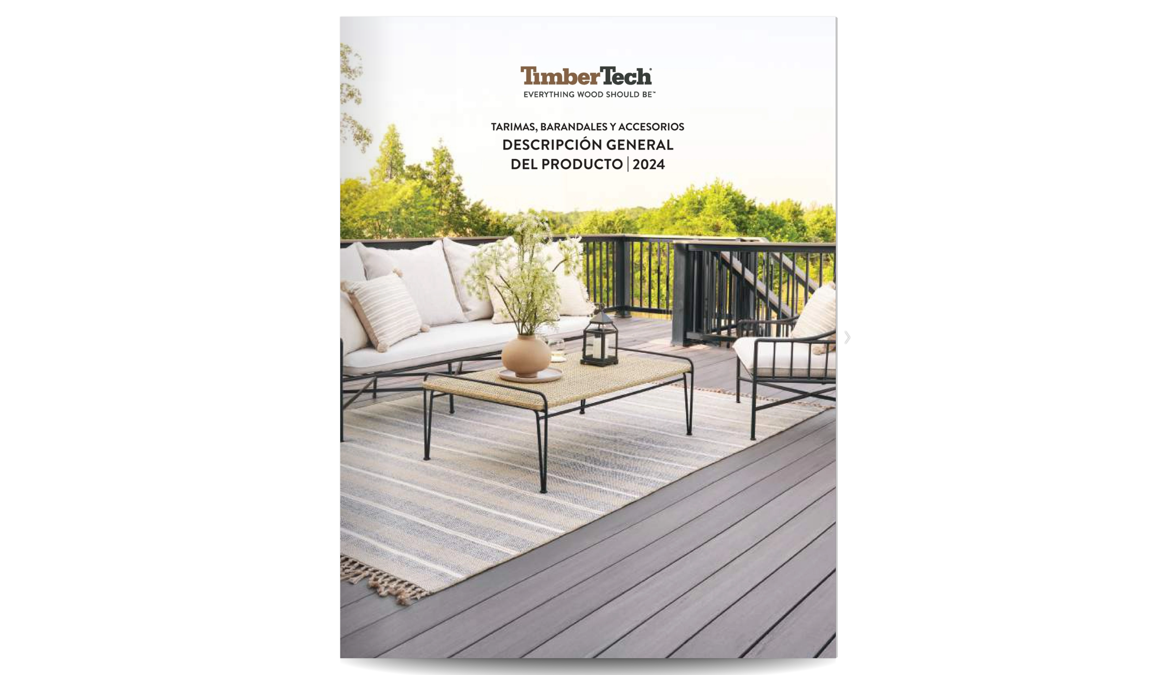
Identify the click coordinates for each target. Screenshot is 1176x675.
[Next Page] (846, 337)
